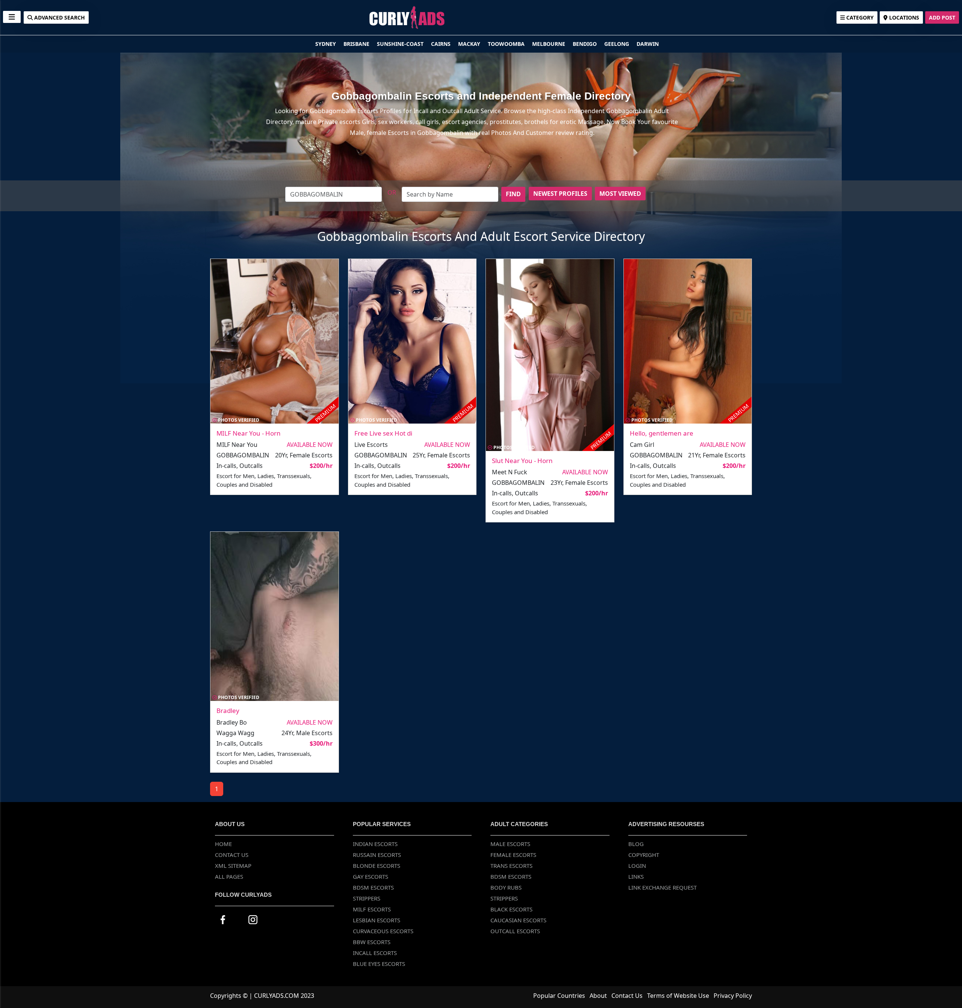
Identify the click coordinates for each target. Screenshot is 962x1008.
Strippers (366, 898)
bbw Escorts (371, 942)
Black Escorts (511, 909)
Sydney (326, 43)
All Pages (229, 876)
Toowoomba (507, 43)
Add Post (942, 17)
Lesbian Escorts (376, 920)
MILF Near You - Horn (248, 433)
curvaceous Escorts (383, 931)
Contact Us (231, 854)
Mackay (470, 43)
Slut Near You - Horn (522, 460)
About (598, 995)
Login (637, 865)
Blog (636, 844)
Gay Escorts (370, 876)
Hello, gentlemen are (661, 433)
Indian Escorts (375, 844)
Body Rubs (506, 887)
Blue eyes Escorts (379, 963)
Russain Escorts (377, 854)
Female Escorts (513, 854)
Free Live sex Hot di (383, 433)
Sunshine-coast (401, 43)
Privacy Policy (733, 995)
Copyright (643, 854)
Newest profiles (560, 193)
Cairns (441, 43)
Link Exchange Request (662, 887)
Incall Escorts (375, 953)
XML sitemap (233, 865)
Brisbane (357, 43)
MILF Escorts (372, 909)
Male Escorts (510, 844)
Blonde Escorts (376, 865)
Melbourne (549, 43)
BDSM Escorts (373, 887)
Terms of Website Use (678, 995)
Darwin (648, 43)
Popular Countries (559, 995)
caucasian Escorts (518, 920)
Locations (903, 17)
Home (223, 844)
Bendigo (585, 43)
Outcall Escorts (515, 931)
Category (859, 17)
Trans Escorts (511, 865)
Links (636, 876)
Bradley (227, 710)
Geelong (617, 43)
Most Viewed (620, 193)
